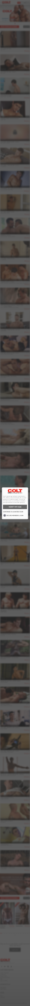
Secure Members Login (14, 515)
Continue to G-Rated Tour (13, 511)
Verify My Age (15, 507)
